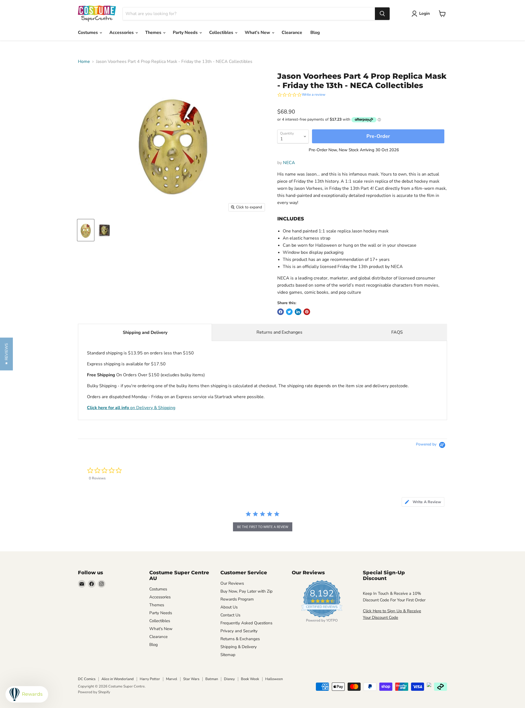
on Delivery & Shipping (131, 408)
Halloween (274, 679)
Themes (153, 33)
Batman (211, 679)
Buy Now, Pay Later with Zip (246, 591)
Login (424, 13)
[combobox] (249, 13)
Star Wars (191, 679)
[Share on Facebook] (280, 311)
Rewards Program (237, 599)
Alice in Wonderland (117, 679)
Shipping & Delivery (238, 646)
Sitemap (227, 654)
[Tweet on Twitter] (289, 311)
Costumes (88, 33)
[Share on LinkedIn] (298, 311)
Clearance (292, 33)
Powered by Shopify (94, 692)
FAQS (397, 332)
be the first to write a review (262, 527)
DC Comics (86, 679)
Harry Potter (150, 679)
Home (84, 61)
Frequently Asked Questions (246, 623)
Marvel (171, 679)
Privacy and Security (239, 631)
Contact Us (230, 615)
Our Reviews (232, 583)
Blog (315, 33)
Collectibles (221, 33)
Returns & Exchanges (240, 639)
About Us (229, 607)
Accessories (122, 33)
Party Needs (186, 33)
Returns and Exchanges (279, 332)
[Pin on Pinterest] (307, 311)
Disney (229, 679)
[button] (6, 354)
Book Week (250, 679)
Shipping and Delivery (145, 333)
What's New (258, 33)
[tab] (423, 502)
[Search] (382, 13)
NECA (289, 163)
